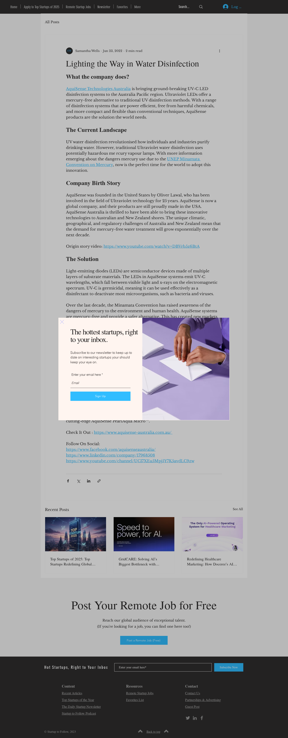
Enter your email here (86, 374)
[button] (62, 322)
